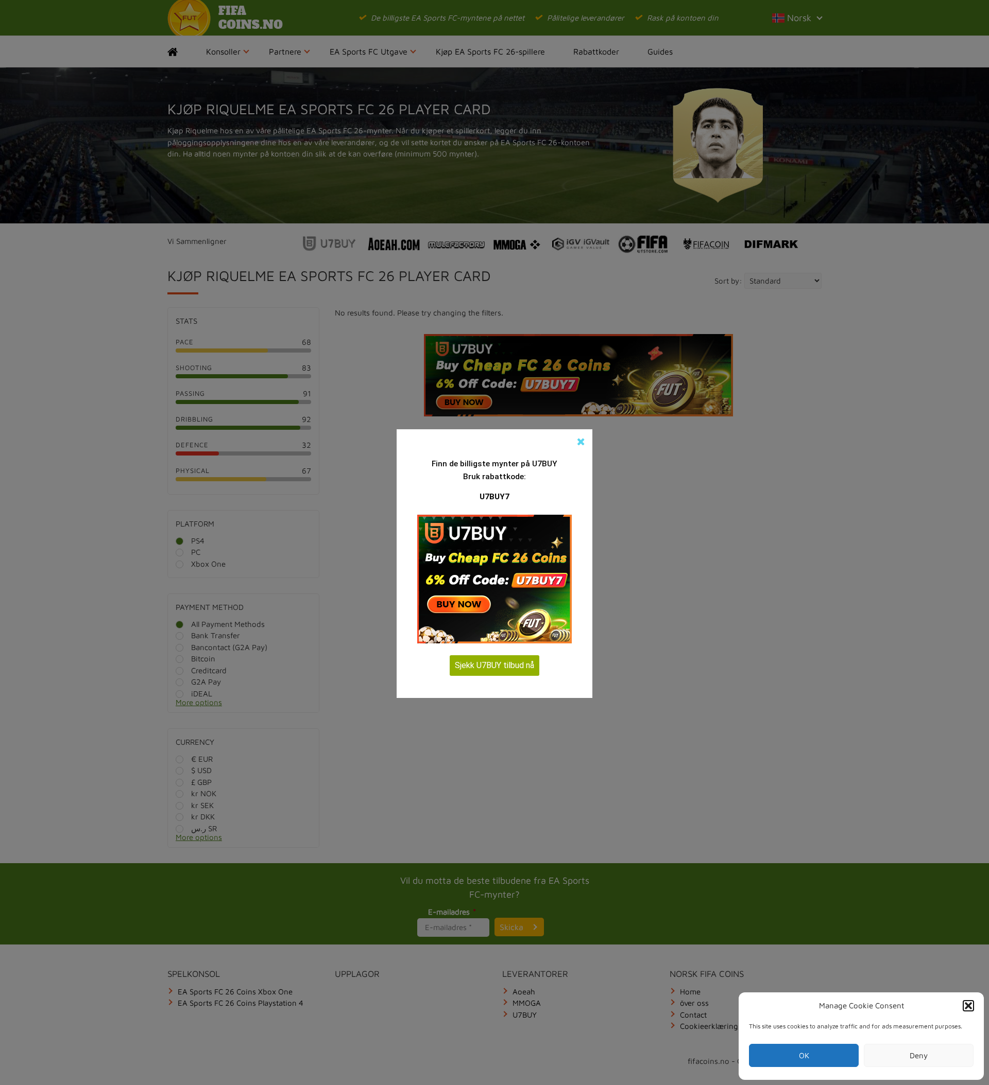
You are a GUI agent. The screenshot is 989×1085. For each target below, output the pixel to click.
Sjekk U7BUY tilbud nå (494, 665)
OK (804, 1055)
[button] (968, 1006)
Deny (919, 1055)
